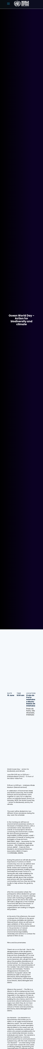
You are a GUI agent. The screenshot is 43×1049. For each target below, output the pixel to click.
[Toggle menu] (8, 4)
